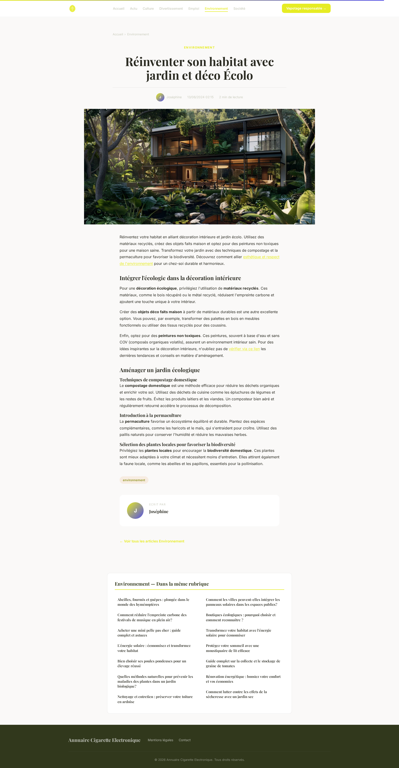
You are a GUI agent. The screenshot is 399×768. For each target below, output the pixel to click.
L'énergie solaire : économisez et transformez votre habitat (154, 648)
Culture (148, 8)
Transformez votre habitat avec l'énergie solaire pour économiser (238, 632)
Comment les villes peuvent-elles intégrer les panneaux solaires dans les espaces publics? (243, 602)
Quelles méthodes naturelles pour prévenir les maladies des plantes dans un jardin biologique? (155, 681)
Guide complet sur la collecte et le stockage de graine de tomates (243, 663)
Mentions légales (160, 740)
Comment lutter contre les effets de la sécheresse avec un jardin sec (236, 694)
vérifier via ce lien (244, 348)
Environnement (216, 8)
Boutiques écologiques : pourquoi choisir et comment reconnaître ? (240, 617)
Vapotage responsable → (306, 8)
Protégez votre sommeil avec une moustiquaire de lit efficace (232, 648)
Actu (133, 8)
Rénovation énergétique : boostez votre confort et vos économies (243, 679)
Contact (185, 740)
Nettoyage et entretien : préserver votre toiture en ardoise (155, 699)
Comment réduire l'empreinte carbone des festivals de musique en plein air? (152, 617)
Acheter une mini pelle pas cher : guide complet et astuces (149, 632)
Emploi (193, 8)
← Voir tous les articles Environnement (152, 541)
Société (239, 8)
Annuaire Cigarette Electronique (104, 740)
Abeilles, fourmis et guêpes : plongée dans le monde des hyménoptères (153, 602)
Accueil (118, 8)
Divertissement (171, 8)
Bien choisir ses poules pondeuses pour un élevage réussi (152, 663)
